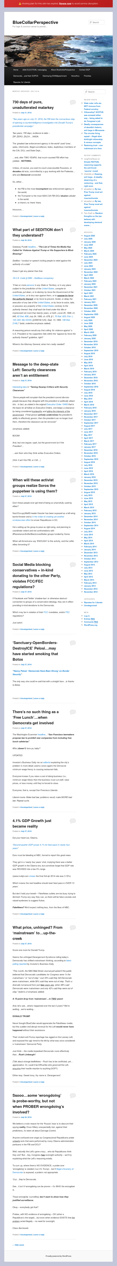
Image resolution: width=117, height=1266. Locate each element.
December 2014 (90, 516)
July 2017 (88, 428)
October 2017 (90, 419)
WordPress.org (90, 625)
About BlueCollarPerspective (63, 69)
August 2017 (89, 425)
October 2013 (90, 558)
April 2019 (88, 365)
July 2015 (88, 495)
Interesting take (20, 386)
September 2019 (91, 350)
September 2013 (91, 561)
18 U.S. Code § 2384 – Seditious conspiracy (33, 277)
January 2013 (90, 585)
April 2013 (88, 576)
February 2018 (90, 407)
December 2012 (90, 588)
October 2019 (90, 347)
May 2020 (88, 326)
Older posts (18, 1245)
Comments (91, 621)
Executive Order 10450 (57, 404)
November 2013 (91, 555)
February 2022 (90, 281)
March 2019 (89, 368)
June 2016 (88, 468)
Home (15, 69)
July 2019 (88, 356)
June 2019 (88, 359)
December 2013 (90, 552)
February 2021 (90, 299)
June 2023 (88, 266)
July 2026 (88, 238)
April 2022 (88, 275)
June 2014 (88, 534)
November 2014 (91, 519)
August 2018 (89, 389)
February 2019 (90, 371)
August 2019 (89, 353)
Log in (87, 615)
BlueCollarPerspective (35, 22)
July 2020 (88, 320)
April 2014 (88, 540)
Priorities (87, 75)
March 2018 (89, 404)
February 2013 (90, 582)
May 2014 (88, 537)
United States (48, 288)
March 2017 (89, 441)
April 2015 (88, 504)
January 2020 (90, 338)
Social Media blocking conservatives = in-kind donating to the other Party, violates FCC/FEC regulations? (37, 575)
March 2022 (89, 278)
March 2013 (89, 579)
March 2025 (89, 250)
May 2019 (88, 362)
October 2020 (90, 311)
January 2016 (90, 477)
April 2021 (88, 293)
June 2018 (88, 395)
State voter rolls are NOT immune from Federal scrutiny (92, 106)
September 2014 (91, 525)
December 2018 (90, 377)
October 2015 (90, 486)
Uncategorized (26, 216)
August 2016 (89, 462)
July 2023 (88, 262)
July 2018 (88, 392)
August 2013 (89, 564)
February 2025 (90, 253)
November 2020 (91, 308)
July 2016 (88, 465)
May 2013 (88, 573)
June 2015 (88, 498)
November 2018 (91, 380)
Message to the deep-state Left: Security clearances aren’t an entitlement (35, 369)
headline (32, 246)
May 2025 (88, 247)
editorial (46, 762)
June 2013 (88, 570)
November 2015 (91, 483)
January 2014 (90, 549)
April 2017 (88, 438)
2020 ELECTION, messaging (35, 69)
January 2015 (90, 513)
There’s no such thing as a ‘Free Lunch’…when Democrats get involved (36, 717)
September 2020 (91, 314)
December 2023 (90, 259)
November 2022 (91, 272)
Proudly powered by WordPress (58, 1256)
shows (32, 875)
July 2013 (88, 567)
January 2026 (90, 241)
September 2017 (91, 422)
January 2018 (90, 410)
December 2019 (90, 341)
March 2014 (89, 543)
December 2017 (90, 413)
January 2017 (90, 447)
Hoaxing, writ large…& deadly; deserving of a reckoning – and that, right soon (93, 180)
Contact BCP (84, 69)
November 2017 (91, 416)
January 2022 (90, 284)
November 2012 (91, 591)
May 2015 (88, 501)
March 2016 (89, 474)
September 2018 (91, 386)
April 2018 (88, 401)
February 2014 (90, 546)
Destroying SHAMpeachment (55, 75)
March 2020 (89, 332)
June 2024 (88, 256)
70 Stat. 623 (60, 316)
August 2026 (89, 235)
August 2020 (89, 317)
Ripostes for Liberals (21, 82)
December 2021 (90, 287)
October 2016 (90, 456)
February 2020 (90, 335)
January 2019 (90, 374)
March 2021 (89, 296)
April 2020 (88, 329)
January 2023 (90, 269)
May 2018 (88, 398)
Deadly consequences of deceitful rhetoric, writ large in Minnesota (94, 127)
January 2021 (90, 302)
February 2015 (90, 510)
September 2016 (91, 459)
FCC (46, 612)
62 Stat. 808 (22, 316)
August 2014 (89, 528)
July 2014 (88, 531)
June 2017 (88, 431)
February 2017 (90, 444)
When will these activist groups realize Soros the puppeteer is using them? (35, 485)
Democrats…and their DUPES (25, 75)
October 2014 (90, 522)
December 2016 (90, 450)
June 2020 (88, 323)
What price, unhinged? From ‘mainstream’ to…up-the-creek (37, 933)
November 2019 (91, 344)
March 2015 (89, 507)
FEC (67, 612)
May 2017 (88, 435)
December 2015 (90, 480)
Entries (89, 618)
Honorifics (75, 75)
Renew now (65, 3)
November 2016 (91, 453)
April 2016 (88, 471)
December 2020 (90, 305)
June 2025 (88, 244)
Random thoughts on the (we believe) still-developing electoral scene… (93, 219)
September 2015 (91, 489)
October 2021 (90, 290)
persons (30, 284)
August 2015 (89, 492)
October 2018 (90, 383)
